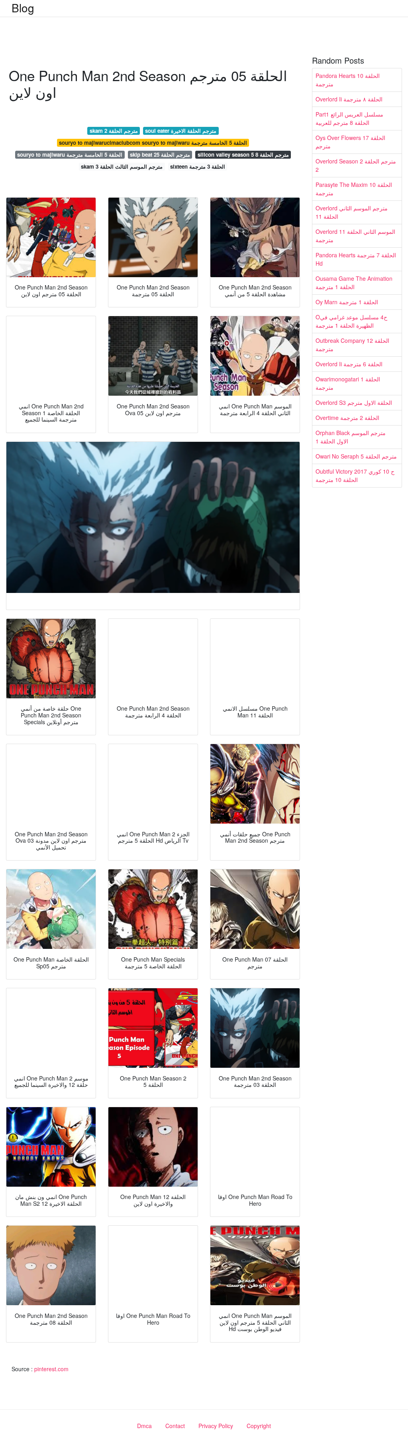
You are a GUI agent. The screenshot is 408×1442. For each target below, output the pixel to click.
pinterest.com (51, 1369)
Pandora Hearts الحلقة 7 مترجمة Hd (356, 259)
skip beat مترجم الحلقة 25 (160, 154)
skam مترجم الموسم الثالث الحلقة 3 (122, 166)
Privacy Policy (215, 1426)
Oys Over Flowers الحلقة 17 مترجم (350, 142)
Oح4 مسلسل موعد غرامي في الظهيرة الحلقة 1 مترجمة (351, 321)
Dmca (144, 1426)
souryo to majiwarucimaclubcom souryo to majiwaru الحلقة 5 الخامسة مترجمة (153, 142)
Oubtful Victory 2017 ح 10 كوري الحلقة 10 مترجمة (355, 475)
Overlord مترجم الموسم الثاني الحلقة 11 (352, 212)
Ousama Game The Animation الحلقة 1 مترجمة (354, 282)
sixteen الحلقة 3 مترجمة (197, 166)
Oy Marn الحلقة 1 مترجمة (347, 302)
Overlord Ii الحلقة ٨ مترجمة (349, 99)
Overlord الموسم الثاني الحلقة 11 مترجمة (355, 235)
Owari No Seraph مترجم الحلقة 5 (356, 456)
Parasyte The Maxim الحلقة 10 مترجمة (354, 189)
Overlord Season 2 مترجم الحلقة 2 (356, 165)
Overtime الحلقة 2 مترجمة (347, 418)
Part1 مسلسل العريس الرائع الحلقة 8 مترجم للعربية (349, 118)
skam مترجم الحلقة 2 (114, 130)
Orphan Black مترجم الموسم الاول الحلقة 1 (351, 437)
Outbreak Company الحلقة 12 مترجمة (352, 344)
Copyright (259, 1426)
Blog (23, 7)
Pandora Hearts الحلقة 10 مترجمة (348, 80)
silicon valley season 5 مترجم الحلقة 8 (243, 154)
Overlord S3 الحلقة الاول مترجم (354, 402)
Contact (175, 1426)
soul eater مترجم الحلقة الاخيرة (180, 130)
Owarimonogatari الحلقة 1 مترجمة (348, 383)
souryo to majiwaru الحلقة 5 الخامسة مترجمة (69, 154)
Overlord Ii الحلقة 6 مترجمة (349, 364)
